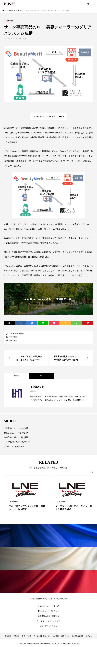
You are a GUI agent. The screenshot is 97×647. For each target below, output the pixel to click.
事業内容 (16, 636)
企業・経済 (13, 340)
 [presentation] (91, 472)
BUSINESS (13, 337)
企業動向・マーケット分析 (16, 428)
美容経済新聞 (19, 334)
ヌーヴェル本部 (53, 636)
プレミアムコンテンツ (14, 446)
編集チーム (65, 636)
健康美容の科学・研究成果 (16, 437)
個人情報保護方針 (77, 636)
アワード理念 (26, 636)
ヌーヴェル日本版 (40, 636)
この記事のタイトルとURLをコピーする (48, 117)
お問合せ (89, 636)
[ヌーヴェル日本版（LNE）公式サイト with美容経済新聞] (10, 4)
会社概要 (8, 636)
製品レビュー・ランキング (16, 433)
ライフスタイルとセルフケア (17, 442)
